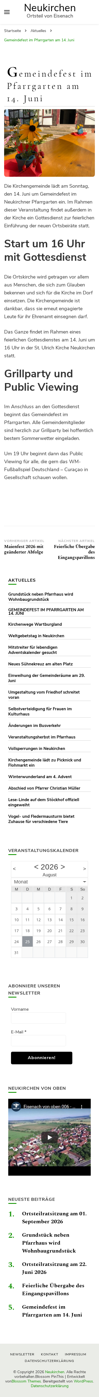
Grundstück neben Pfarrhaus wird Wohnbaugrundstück (40, 597)
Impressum (75, 1354)
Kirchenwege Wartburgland (35, 624)
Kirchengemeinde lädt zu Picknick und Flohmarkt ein (44, 762)
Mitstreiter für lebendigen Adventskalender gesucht (32, 650)
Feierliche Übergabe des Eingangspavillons (53, 1290)
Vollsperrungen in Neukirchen (36, 748)
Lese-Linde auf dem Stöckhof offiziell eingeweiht (43, 802)
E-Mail (18, 1032)
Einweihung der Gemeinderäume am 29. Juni (46, 678)
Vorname (20, 1009)
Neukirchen (50, 8)
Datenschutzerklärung (49, 1386)
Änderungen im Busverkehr (34, 725)
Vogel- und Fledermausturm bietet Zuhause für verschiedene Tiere (41, 819)
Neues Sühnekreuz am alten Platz (40, 664)
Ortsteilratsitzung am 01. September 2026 (54, 1218)
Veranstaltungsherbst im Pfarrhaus (41, 737)
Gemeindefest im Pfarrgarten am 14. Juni (46, 611)
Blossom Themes (26, 1381)
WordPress (83, 1381)
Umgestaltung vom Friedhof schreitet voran (44, 694)
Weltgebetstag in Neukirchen (36, 636)
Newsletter (22, 1354)
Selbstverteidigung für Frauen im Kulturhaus (40, 711)
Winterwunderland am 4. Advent (40, 776)
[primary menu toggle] (7, 12)
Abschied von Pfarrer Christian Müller (44, 788)
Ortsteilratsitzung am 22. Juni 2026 (54, 1268)
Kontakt (49, 1354)
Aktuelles (22, 580)
